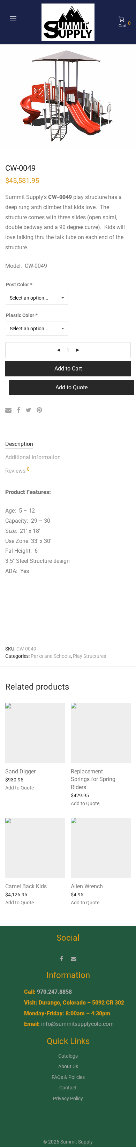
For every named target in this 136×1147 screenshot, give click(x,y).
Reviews (17, 470)
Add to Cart (68, 368)
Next (129, 97)
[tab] (68, 444)
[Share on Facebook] (18, 410)
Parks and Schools (51, 656)
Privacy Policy (68, 1098)
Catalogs (68, 1056)
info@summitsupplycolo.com (77, 1024)
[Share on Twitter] (28, 410)
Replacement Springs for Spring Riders (93, 779)
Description (19, 444)
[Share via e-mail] (8, 410)
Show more (45, 787)
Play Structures (89, 656)
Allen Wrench (87, 886)
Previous (7, 97)
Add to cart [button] (79, 795)
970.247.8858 (54, 991)
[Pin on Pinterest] (40, 410)
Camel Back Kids (26, 886)
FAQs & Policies (68, 1077)
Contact (68, 1087)
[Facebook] (61, 958)
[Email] (73, 958)
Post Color (19, 284)
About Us (68, 1066)
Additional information (33, 457)
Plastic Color (21, 315)
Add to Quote (71, 387)
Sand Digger (20, 771)
